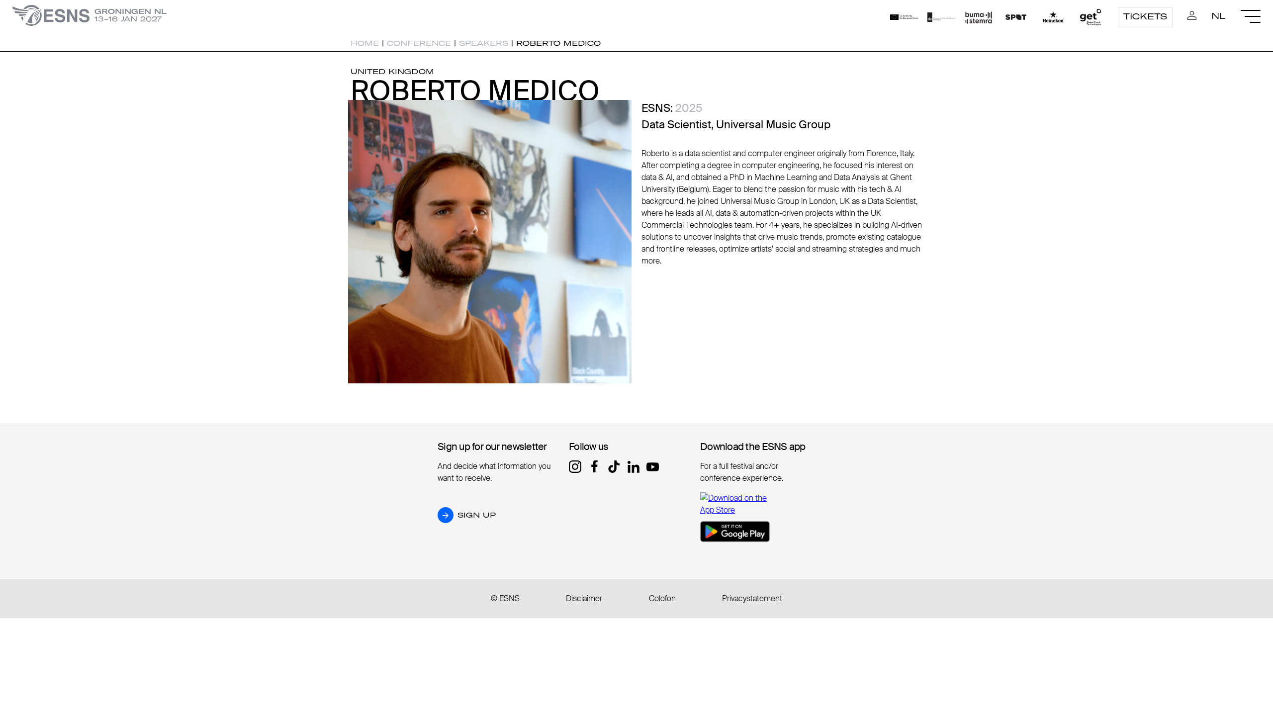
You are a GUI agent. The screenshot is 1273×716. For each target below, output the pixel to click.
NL (1218, 16)
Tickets (1145, 16)
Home (365, 43)
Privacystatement (752, 598)
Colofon (662, 598)
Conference (419, 43)
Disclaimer (584, 598)
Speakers (483, 43)
